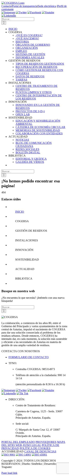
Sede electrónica (47, 6)
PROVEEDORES (46, 441)
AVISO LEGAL (31, 445)
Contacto (6, 6)
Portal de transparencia (24, 6)
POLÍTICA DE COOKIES (35, 448)
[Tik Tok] (22, 393)
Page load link (9, 472)
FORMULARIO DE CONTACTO (28, 357)
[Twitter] (21, 12)
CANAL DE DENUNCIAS (40, 451)
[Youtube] (48, 12)
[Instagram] (8, 12)
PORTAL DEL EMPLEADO (18, 441)
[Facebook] (34, 12)
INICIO (19, 211)
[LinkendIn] (8, 15)
